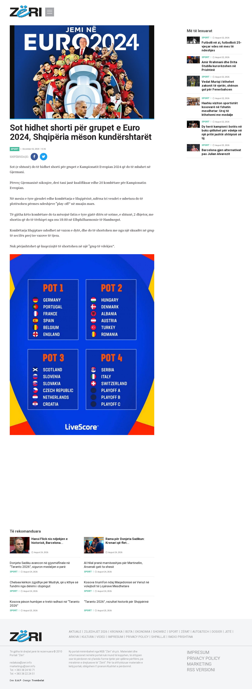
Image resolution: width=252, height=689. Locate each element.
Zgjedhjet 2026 (95, 631)
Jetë (228, 631)
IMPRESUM (198, 652)
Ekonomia (142, 631)
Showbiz (159, 631)
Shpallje (158, 637)
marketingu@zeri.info (22, 666)
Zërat (185, 631)
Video (100, 637)
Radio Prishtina (180, 637)
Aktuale (75, 631)
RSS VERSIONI (201, 669)
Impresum (115, 637)
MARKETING (199, 664)
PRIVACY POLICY (203, 658)
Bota (128, 631)
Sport (14, 149)
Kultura (88, 637)
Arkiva (74, 637)
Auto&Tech (200, 631)
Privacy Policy (137, 637)
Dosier (217, 631)
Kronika (116, 631)
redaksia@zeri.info (21, 662)
